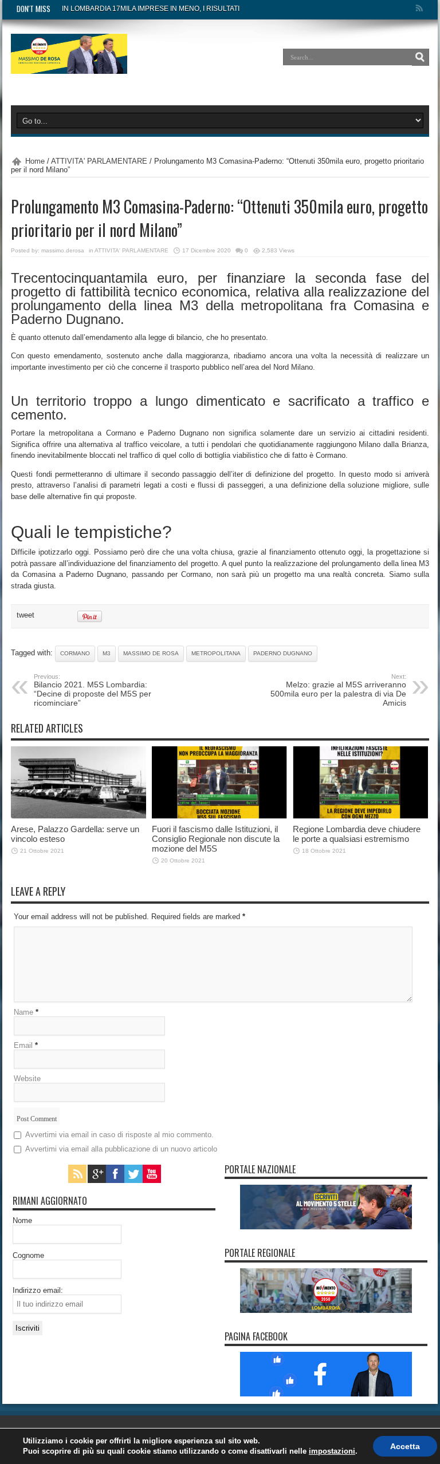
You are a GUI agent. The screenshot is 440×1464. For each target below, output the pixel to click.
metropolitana (216, 653)
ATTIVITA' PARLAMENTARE (99, 161)
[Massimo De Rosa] (69, 65)
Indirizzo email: (38, 1290)
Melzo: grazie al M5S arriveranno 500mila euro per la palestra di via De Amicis (338, 690)
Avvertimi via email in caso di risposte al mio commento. (119, 1134)
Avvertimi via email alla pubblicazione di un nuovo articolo (121, 1149)
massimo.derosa (62, 250)
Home (35, 161)
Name (23, 1012)
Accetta (405, 1446)
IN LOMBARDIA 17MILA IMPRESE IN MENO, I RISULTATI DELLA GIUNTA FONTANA (192, 9)
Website (27, 1078)
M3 (107, 653)
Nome (22, 1220)
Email (23, 1045)
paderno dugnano (282, 653)
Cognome (28, 1255)
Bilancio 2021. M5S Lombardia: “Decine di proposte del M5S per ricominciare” (92, 690)
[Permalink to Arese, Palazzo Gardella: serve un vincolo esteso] (78, 816)
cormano (75, 653)
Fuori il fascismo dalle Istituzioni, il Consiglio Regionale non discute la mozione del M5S (216, 838)
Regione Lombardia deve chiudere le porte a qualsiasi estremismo (357, 834)
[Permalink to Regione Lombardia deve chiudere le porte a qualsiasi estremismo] (360, 816)
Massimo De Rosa (151, 653)
